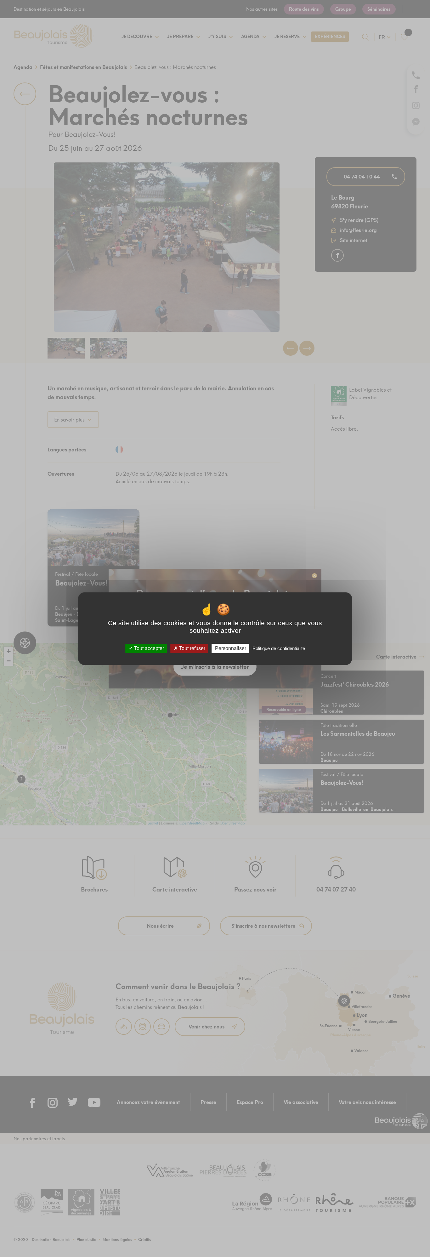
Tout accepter (148, 648)
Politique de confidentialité (278, 648)
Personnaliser (230, 648)
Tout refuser (191, 648)
